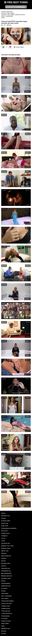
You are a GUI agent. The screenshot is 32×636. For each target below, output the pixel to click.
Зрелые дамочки (6, 556)
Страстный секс (5, 611)
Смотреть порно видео (7, 13)
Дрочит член (4, 551)
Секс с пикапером (6, 596)
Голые (3, 541)
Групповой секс (5, 543)
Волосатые (4, 531)
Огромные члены (6, 578)
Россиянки (4, 588)
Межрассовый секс (6, 576)
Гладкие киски (5, 533)
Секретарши (4, 593)
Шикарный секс (5, 628)
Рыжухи (3, 591)
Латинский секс (5, 568)
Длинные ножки (5, 548)
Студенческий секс (6, 613)
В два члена (4, 525)
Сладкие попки (5, 606)
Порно (3, 17)
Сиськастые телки (6, 603)
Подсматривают (6, 583)
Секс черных (4, 598)
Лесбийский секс (6, 571)
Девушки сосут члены (7, 546)
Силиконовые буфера (7, 601)
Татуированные (5, 616)
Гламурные (4, 536)
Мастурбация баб (6, 573)
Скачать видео (19, 47)
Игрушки (3, 558)
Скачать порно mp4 (6, 11)
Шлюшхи (3, 631)
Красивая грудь (5, 563)
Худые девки (5, 623)
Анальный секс (5, 515)
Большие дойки (5, 520)
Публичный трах (5, 586)
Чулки (3, 626)
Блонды (3, 518)
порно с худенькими (7, 16)
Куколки (3, 566)
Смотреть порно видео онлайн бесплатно (13, 14)
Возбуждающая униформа (8, 528)
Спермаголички (5, 608)
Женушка (3, 553)
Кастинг (3, 561)
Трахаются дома (6, 621)
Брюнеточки (4, 523)
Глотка (3, 538)
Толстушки (4, 618)
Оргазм (3, 581)
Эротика (3, 633)
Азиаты (3, 513)
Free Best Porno (17, 2)
